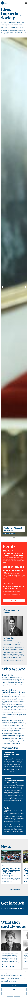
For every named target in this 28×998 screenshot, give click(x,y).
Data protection (17, 996)
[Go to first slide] (25, 287)
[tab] (13, 537)
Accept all (14, 985)
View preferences (14, 993)
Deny (14, 989)
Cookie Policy (10, 996)
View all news (14, 889)
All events (14, 600)
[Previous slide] (2, 287)
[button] (26, 971)
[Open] (26, 3)
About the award (9, 533)
